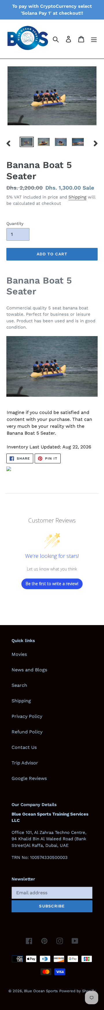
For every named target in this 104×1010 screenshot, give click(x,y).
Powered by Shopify (77, 991)
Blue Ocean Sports (41, 991)
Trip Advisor (25, 763)
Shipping (77, 197)
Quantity (14, 223)
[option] (26, 143)
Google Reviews (29, 778)
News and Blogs (29, 669)
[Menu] (94, 39)
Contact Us (24, 747)
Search (19, 685)
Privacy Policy (27, 716)
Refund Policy (27, 732)
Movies (19, 654)
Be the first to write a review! (52, 583)
